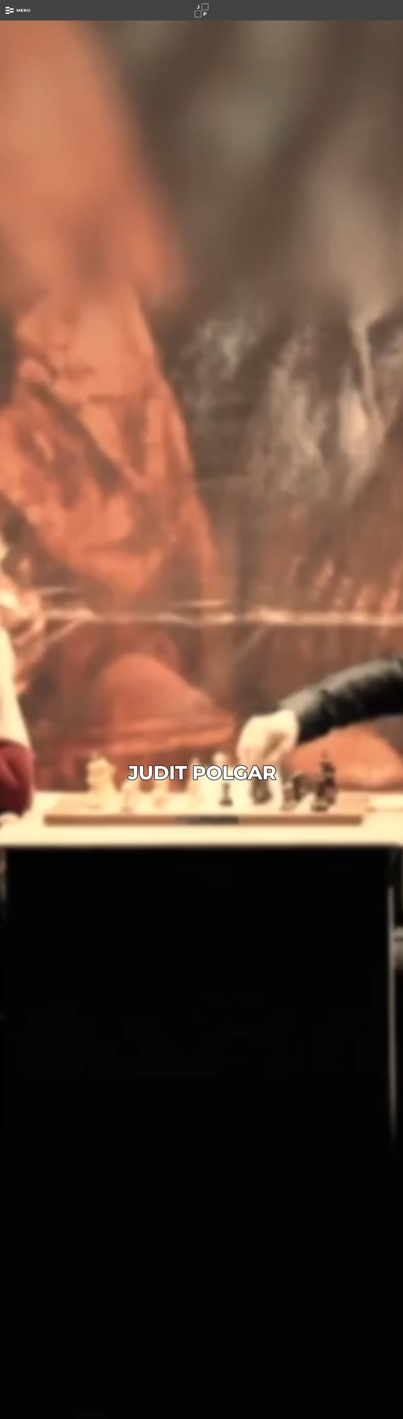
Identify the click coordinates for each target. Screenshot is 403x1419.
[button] (18, 10)
